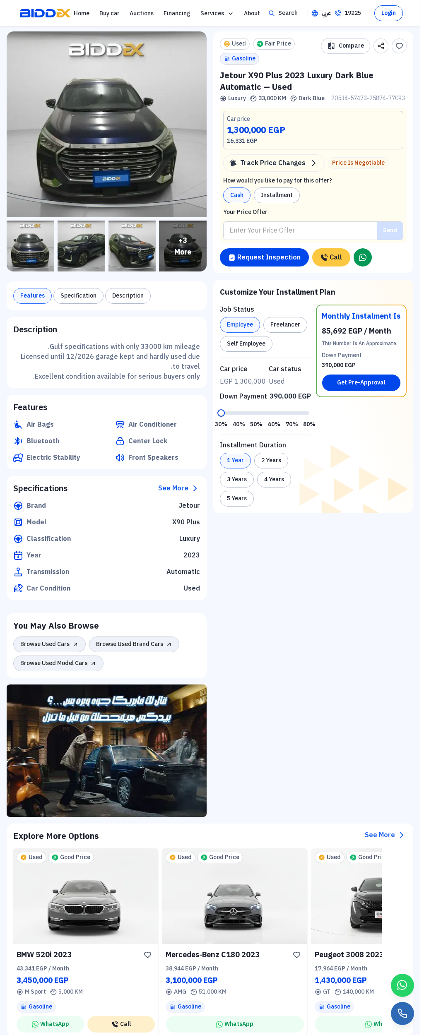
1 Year (235, 460)
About (252, 13)
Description (128, 295)
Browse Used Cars (45, 644)
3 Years (237, 479)
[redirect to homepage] (45, 13)
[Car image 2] (81, 246)
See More (173, 488)
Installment (277, 195)
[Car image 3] (132, 246)
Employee (240, 324)
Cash (236, 195)
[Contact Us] (402, 1013)
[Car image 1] (30, 246)
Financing (177, 13)
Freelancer (285, 324)
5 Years (237, 498)
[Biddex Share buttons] (380, 45)
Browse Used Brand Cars (129, 644)
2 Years (271, 460)
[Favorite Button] (147, 954)
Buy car (109, 13)
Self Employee (246, 343)
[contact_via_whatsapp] (402, 985)
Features (32, 295)
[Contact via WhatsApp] (363, 257)
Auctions (142, 13)
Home (81, 13)
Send (390, 230)
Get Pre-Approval (361, 382)
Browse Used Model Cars (53, 663)
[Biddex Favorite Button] (399, 45)
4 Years (274, 479)
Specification (78, 295)
